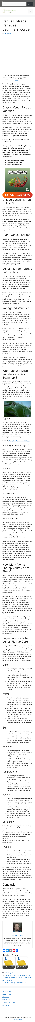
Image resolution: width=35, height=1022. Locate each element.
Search (3, 1)
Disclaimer (5, 1005)
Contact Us (6, 999)
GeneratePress (17, 1019)
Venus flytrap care (11, 975)
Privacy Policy (6, 994)
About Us (5, 997)
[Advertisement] (17, 54)
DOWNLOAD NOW (17, 195)
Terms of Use (6, 991)
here (16, 80)
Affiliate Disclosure (8, 1002)
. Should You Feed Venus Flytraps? (19, 441)
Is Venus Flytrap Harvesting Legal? (16, 983)
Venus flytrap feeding (24, 975)
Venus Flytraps (9, 973)
